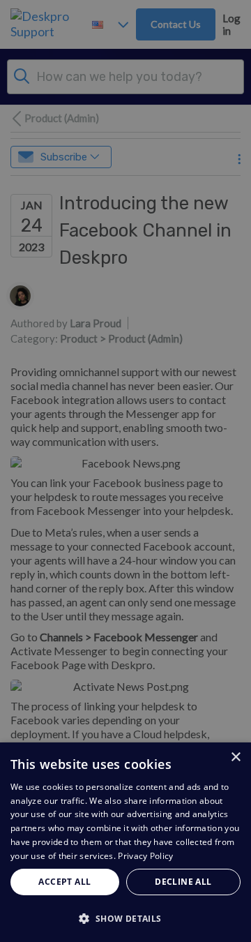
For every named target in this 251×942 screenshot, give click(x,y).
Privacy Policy (145, 856)
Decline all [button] (183, 882)
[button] (125, 918)
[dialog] (125, 842)
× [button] (235, 757)
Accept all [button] (64, 882)
